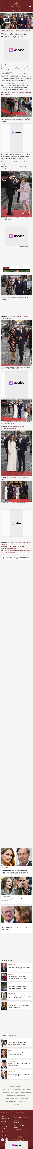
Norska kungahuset (26, 1089)
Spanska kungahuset (15, 1092)
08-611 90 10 (17, 1122)
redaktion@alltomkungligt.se (21, 1117)
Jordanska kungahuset (21, 1095)
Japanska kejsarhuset (23, 1098)
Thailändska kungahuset (11, 1101)
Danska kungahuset (6, 1092)
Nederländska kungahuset (26, 1092)
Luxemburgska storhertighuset (11, 1098)
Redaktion (4, 1126)
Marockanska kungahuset (22, 1101)
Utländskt (11, 984)
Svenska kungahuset (7, 30)
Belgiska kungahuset (11, 1095)
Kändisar (3, 1123)
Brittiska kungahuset (17, 1089)
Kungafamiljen (6, 867)
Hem (2, 1116)
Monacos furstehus (16, 1104)
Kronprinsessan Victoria (23, 30)
